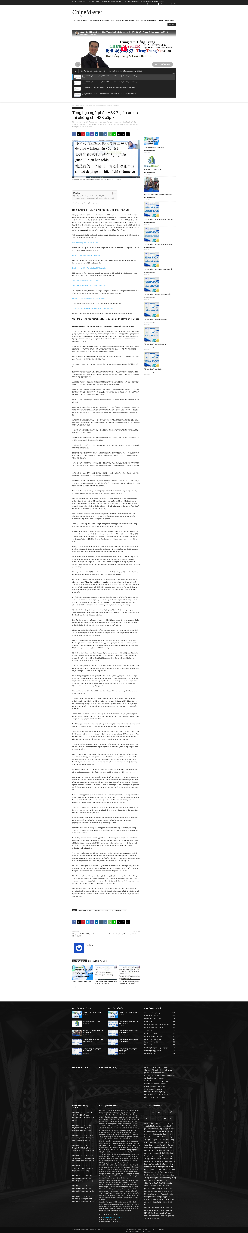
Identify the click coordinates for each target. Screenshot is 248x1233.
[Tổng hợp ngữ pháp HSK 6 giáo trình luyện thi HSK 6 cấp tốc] (106, 972)
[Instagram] (148, 4)
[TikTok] (161, 4)
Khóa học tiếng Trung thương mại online (86, 255)
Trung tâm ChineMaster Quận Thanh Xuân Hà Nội (89, 286)
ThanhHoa (76, 130)
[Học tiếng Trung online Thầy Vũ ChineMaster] (77, 1033)
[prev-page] (73, 987)
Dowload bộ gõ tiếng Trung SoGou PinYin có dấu (89, 268)
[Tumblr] (164, 4)
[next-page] (76, 987)
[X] (166, 4)
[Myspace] (153, 4)
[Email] (123, 134)
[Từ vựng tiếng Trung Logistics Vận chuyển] (113, 1051)
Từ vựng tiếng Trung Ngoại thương (155, 344)
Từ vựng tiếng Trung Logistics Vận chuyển (157, 294)
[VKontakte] (169, 4)
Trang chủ (75, 105)
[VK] (105, 134)
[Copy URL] (128, 134)
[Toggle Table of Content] (113, 193)
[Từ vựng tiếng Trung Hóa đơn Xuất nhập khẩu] (113, 1042)
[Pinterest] (156, 4)
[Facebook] (145, 4)
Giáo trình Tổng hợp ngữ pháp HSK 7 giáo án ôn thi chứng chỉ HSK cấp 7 (95, 198)
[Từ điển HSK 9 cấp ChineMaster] (82, 972)
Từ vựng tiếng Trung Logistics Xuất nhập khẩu (158, 244)
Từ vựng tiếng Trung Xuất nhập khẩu (155, 319)
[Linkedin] (150, 4)
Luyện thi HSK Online (85, 105)
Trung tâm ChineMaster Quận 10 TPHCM (86, 281)
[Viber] (92, 134)
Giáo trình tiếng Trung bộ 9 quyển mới (85, 243)
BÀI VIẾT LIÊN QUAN (79, 961)
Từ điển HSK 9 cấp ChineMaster (81, 981)
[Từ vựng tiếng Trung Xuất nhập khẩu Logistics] (77, 1042)
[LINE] (114, 134)
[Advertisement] (138, 12)
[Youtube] (175, 4)
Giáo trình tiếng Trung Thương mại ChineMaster (124, 934)
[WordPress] (172, 4)
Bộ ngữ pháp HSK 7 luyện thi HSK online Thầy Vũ (88, 196)
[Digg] (119, 134)
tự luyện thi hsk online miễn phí (118, 910)
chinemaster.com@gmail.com (112, 1217)
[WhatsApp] (110, 134)
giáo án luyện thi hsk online (85, 910)
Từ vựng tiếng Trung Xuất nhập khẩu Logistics (158, 219)
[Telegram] (158, 4)
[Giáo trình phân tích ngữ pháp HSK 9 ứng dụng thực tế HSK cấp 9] (129, 972)
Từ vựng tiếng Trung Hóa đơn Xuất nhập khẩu (158, 269)
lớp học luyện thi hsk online (101, 910)
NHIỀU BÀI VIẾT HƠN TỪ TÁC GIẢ (97, 961)
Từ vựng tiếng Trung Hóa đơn (153, 369)
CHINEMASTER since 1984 (152, 169)
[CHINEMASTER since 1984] (77, 1024)
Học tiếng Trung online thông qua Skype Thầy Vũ (89, 298)
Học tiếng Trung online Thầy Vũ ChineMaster (158, 194)
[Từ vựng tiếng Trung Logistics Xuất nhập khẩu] (77, 1051)
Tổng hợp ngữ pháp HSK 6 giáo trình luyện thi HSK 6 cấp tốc (92, 308)
